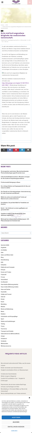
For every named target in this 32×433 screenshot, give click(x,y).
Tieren (2, 326)
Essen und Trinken (6, 272)
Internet (3, 296)
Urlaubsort (4, 338)
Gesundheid (4, 279)
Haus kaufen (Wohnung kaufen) (9, 284)
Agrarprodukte (5, 245)
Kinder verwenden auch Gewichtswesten (12, 367)
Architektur (4, 250)
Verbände (3, 341)
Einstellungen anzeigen (16, 427)
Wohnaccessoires (6, 346)
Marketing (3, 304)
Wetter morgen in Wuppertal (8, 376)
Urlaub (3, 336)
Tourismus (4, 328)
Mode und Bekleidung (7, 309)
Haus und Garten (5, 289)
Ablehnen (16, 422)
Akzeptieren (16, 417)
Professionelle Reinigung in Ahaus (10, 182)
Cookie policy (14, 430)
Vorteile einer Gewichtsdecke (8, 374)
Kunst (2, 301)
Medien (3, 306)
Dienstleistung (5, 259)
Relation (3, 314)
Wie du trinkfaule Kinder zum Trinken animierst (13, 393)
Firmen (3, 277)
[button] (29, 398)
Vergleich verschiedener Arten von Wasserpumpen (14, 370)
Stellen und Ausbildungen (8, 321)
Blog (2, 257)
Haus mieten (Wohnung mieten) (9, 287)
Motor (2, 311)
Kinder (3, 299)
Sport (2, 319)
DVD (2, 30)
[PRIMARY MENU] (2, 2)
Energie (3, 269)
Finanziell (3, 274)
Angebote (3, 247)
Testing (3, 323)
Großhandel (4, 282)
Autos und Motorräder (7, 255)
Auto (2, 252)
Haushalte (3, 292)
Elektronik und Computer (8, 267)
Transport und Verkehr (7, 331)
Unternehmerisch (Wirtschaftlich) (10, 333)
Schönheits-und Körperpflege (9, 316)
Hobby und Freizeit (6, 294)
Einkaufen (3, 264)
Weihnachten (4, 343)
